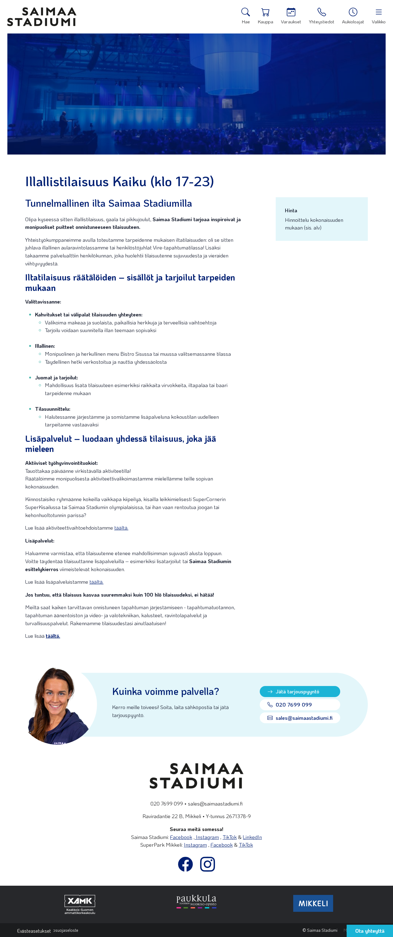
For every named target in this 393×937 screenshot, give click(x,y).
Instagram (207, 836)
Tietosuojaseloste (62, 930)
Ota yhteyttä (369, 930)
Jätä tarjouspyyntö (296, 691)
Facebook (181, 836)
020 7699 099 (293, 704)
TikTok (230, 836)
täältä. (121, 527)
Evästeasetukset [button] (34, 930)
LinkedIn (252, 836)
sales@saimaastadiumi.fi (303, 717)
